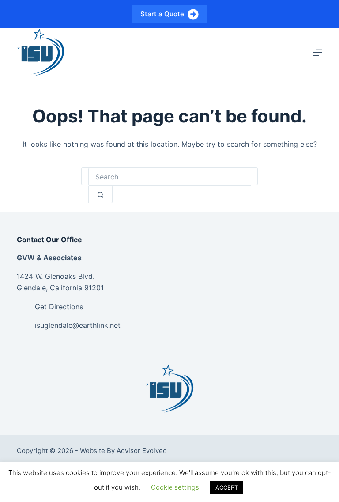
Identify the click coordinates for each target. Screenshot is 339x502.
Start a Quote (162, 14)
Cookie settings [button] (175, 487)
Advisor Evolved (142, 450)
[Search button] (100, 194)
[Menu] (317, 52)
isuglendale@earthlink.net (78, 325)
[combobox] (169, 177)
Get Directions (59, 306)
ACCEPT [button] (226, 487)
